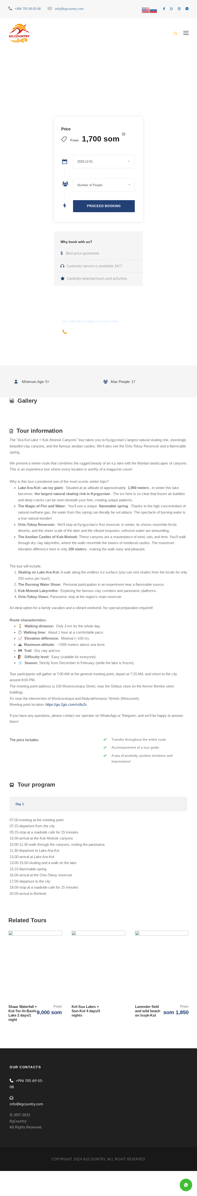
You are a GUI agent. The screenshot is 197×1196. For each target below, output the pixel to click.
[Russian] (153, 10)
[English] (145, 10)
